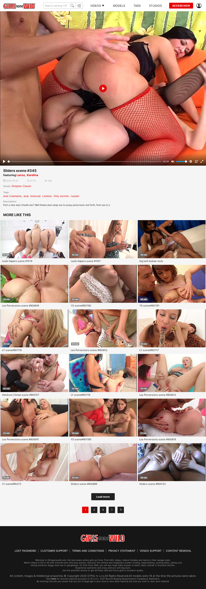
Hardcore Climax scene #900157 (20, 394)
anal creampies (12, 196)
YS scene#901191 (149, 305)
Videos (95, 5)
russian (75, 196)
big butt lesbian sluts (151, 261)
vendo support (151, 550)
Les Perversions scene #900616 (20, 439)
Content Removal (178, 550)
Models (119, 5)
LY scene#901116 (80, 394)
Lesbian (47, 196)
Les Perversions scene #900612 (89, 350)
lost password (25, 550)
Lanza (21, 175)
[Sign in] (199, 6)
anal (25, 196)
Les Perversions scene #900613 (157, 394)
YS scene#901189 (81, 439)
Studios (155, 5)
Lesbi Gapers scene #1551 (86, 261)
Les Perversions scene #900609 (20, 305)
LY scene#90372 (11, 483)
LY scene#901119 (12, 350)
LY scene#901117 (149, 350)
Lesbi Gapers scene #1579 (17, 261)
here (53, 578)
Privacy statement (121, 550)
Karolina (32, 175)
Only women (61, 196)
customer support (54, 550)
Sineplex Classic (21, 186)
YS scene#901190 (81, 305)
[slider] (85, 161)
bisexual (35, 196)
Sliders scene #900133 (152, 483)
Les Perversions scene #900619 (157, 439)
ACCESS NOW (181, 5)
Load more (103, 496)
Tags (137, 5)
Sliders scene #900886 (84, 483)
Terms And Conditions (88, 550)
